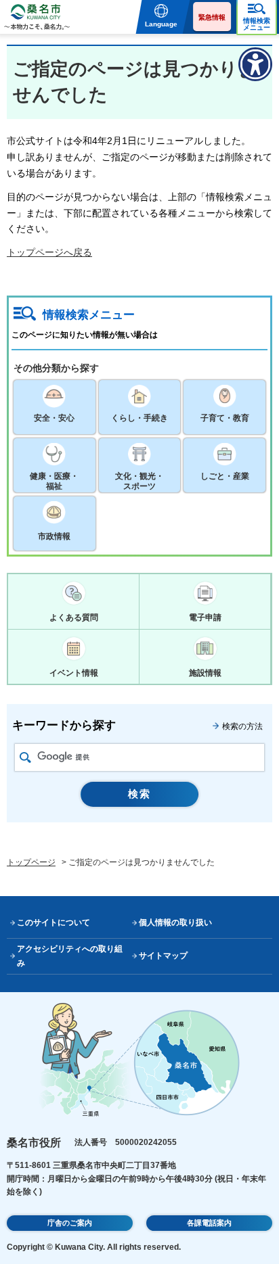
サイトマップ (163, 955)
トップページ (31, 862)
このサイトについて (53, 922)
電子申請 (205, 617)
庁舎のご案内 (69, 1223)
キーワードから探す (64, 725)
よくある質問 (73, 617)
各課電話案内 (209, 1223)
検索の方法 (242, 726)
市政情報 (54, 536)
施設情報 (205, 673)
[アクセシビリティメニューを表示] (255, 64)
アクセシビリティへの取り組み (70, 956)
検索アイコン (25, 757)
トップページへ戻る (49, 252)
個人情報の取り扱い (175, 922)
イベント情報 (73, 673)
